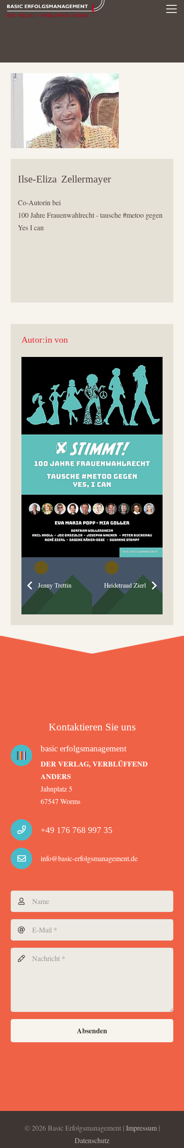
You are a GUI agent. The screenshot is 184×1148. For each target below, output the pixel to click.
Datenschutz (92, 1140)
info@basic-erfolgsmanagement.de (89, 858)
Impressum (141, 1127)
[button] (171, 9)
